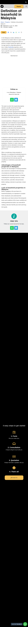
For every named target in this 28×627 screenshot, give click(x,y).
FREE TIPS (14, 221)
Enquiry (19, 6)
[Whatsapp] (12, 100)
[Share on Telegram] (19, 32)
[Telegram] (16, 100)
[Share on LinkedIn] (13, 32)
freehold (10, 47)
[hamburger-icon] (26, 6)
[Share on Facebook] (8, 32)
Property (7, 22)
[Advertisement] (14, 71)
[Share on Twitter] (11, 32)
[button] (26, 2)
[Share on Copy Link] (21, 32)
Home (2, 22)
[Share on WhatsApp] (16, 32)
